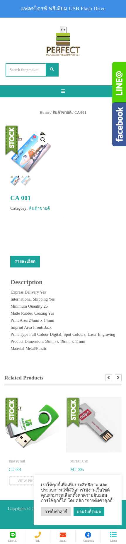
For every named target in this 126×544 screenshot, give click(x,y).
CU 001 (15, 469)
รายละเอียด (25, 261)
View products (32, 481)
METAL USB (79, 461)
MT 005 (77, 469)
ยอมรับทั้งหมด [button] (89, 511)
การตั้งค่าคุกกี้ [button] (56, 511)
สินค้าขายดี (61, 112)
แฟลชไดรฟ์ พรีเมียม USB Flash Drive (63, 8)
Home (45, 112)
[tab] (25, 261)
